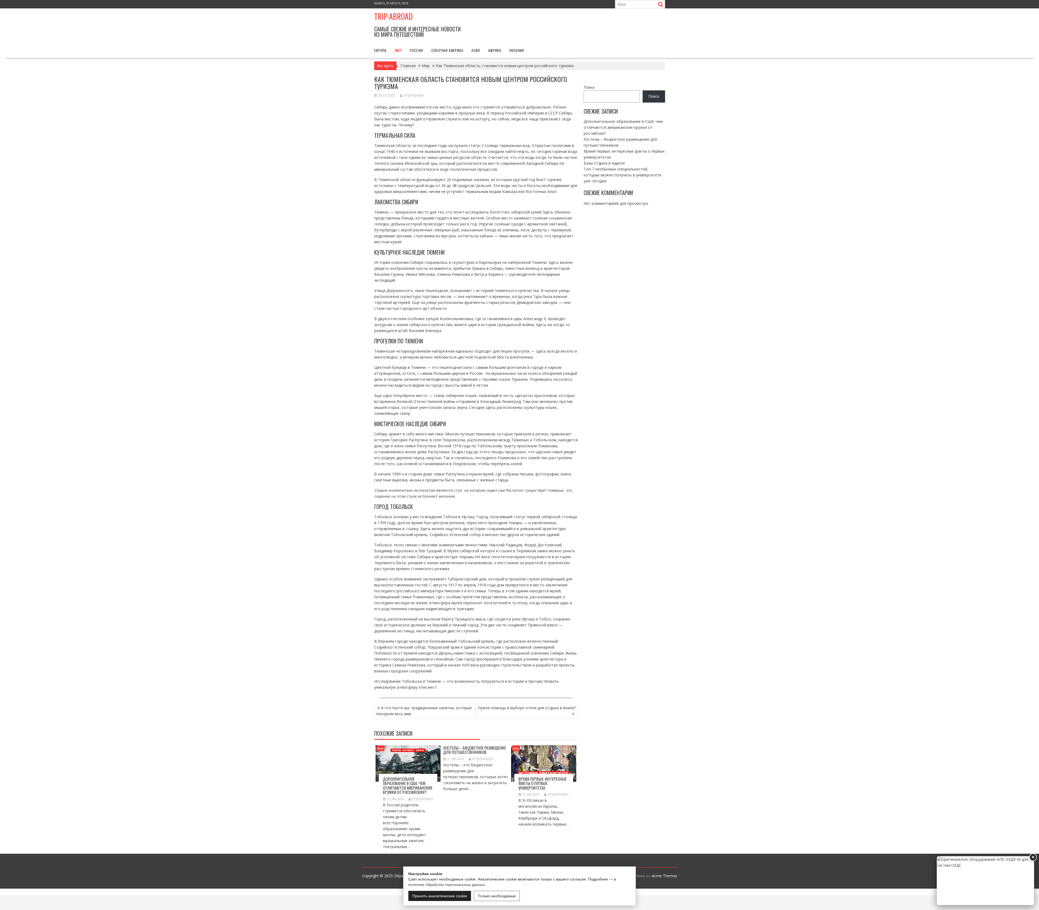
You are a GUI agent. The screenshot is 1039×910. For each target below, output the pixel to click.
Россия (416, 50)
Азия (475, 50)
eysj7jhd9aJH (413, 95)
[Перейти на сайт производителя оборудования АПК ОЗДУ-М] (985, 880)
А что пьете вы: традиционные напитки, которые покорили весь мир (424, 710)
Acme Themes (664, 875)
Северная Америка (447, 50)
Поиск (589, 87)
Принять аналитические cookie (439, 896)
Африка (494, 50)
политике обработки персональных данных (446, 884)
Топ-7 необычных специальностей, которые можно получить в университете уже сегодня (623, 174)
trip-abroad (393, 16)
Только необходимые (497, 896)
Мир (398, 50)
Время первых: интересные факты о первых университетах (542, 783)
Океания (516, 50)
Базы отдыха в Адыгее (604, 162)
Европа (380, 50)
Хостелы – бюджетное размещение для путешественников (474, 750)
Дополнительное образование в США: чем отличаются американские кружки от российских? (407, 785)
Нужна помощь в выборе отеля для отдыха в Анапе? (527, 707)
